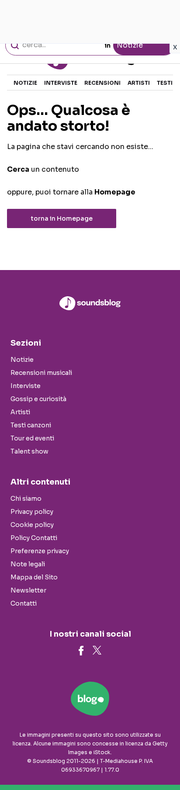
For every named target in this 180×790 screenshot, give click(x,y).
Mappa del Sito (34, 577)
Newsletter (28, 590)
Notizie (25, 83)
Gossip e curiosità (38, 399)
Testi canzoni (30, 425)
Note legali (27, 564)
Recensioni (102, 83)
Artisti (139, 83)
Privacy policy (31, 512)
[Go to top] (162, 761)
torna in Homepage (62, 218)
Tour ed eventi (32, 438)
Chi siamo (26, 498)
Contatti (23, 603)
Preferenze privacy (39, 551)
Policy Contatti (33, 538)
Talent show (29, 451)
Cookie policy (32, 525)
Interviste (60, 83)
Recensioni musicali (41, 373)
